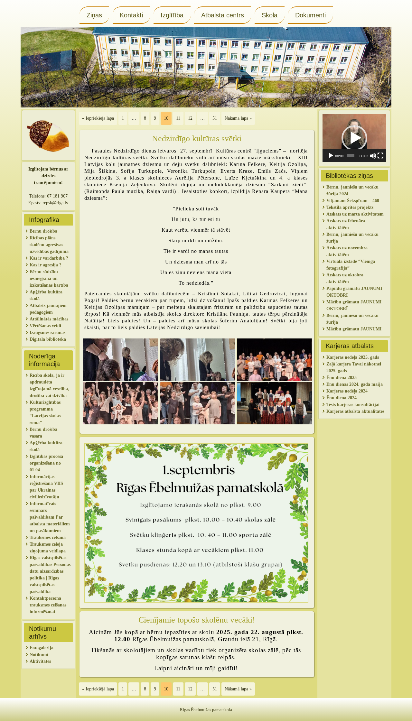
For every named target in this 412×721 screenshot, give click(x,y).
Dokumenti (310, 15)
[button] (354, 138)
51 (214, 118)
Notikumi (39, 654)
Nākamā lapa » (238, 118)
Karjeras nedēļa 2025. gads (352, 357)
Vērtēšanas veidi (45, 325)
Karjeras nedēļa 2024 (347, 391)
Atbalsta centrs (222, 15)
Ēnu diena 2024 (341, 397)
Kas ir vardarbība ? (49, 258)
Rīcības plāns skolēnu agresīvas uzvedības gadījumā (49, 245)
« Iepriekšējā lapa (98, 118)
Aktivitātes (41, 661)
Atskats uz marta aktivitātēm (355, 214)
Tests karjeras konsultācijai (352, 404)
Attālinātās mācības (49, 319)
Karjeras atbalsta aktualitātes (355, 411)
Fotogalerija (41, 647)
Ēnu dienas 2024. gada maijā (354, 384)
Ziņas (94, 15)
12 (190, 118)
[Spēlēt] (331, 156)
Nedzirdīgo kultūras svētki (196, 138)
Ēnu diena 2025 (341, 377)
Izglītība (172, 15)
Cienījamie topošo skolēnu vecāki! (196, 619)
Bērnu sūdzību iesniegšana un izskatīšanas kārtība (49, 278)
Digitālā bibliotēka (48, 339)
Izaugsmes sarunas (47, 332)
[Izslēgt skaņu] (373, 156)
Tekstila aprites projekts (349, 207)
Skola (269, 15)
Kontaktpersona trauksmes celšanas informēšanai (48, 605)
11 (178, 118)
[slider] (350, 155)
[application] (354, 138)
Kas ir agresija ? (45, 265)
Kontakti (131, 15)
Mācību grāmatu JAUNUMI (354, 329)
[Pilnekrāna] (380, 156)
